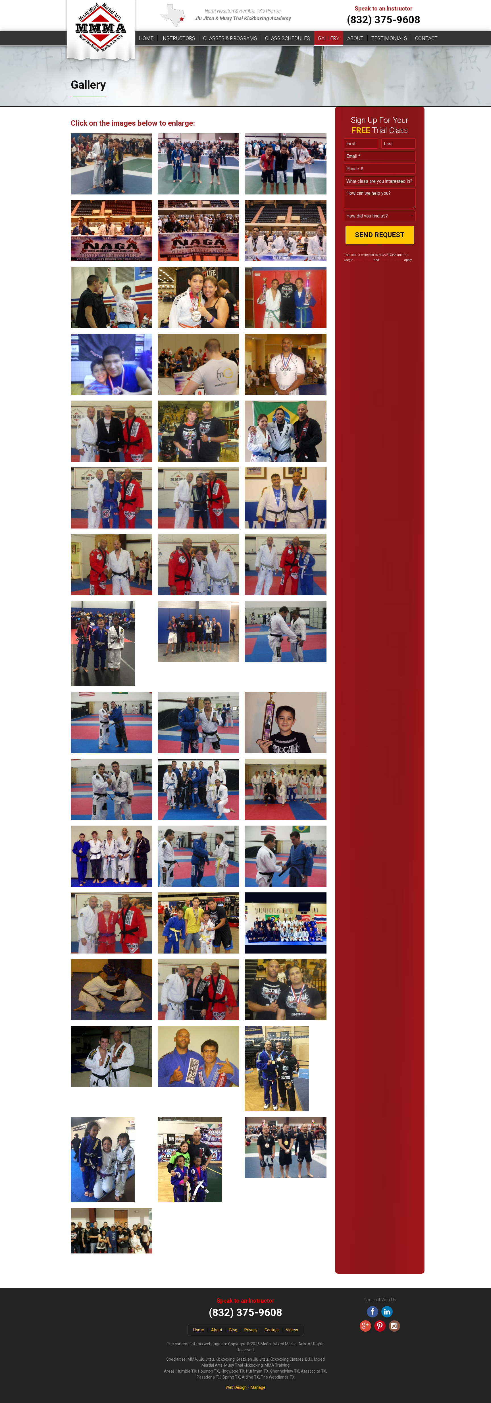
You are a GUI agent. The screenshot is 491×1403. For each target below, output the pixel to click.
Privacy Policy (363, 260)
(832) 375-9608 (383, 20)
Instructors (178, 38)
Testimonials (389, 38)
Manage (258, 1387)
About (355, 38)
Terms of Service (391, 260)
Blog (233, 1330)
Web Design (236, 1387)
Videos (292, 1330)
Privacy (250, 1330)
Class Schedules (287, 38)
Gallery (328, 38)
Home (146, 38)
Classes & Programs (230, 38)
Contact (426, 38)
